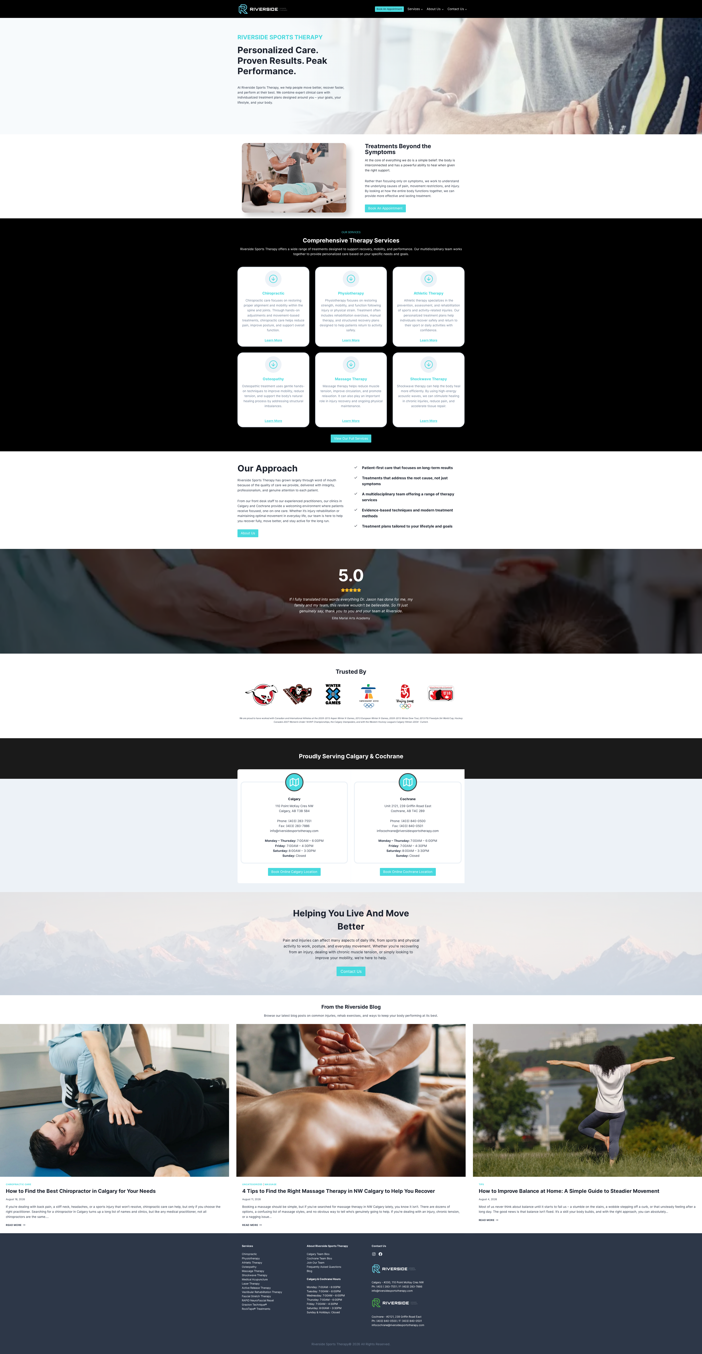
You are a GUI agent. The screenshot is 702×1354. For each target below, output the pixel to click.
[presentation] (114, 1100)
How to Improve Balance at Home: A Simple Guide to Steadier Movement (569, 1191)
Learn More (273, 340)
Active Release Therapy (256, 1287)
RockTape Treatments (256, 1308)
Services (247, 1245)
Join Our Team (315, 1262)
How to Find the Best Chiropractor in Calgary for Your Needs (81, 1191)
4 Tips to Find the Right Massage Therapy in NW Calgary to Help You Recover (338, 1191)
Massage (271, 1184)
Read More (15, 1225)
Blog (309, 1271)
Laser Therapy (251, 1283)
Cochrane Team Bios (319, 1258)
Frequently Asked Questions (324, 1266)
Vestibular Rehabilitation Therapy (262, 1292)
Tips (481, 1184)
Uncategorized (252, 1184)
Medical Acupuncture (255, 1279)
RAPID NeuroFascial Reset (258, 1300)
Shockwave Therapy (254, 1275)
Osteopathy (249, 1266)
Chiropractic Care (18, 1184)
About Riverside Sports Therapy (327, 1245)
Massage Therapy (253, 1271)
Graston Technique (254, 1304)
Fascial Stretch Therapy (256, 1296)
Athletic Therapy (252, 1262)
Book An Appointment (389, 8)
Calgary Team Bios (318, 1254)
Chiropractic (249, 1254)
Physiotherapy (251, 1258)
